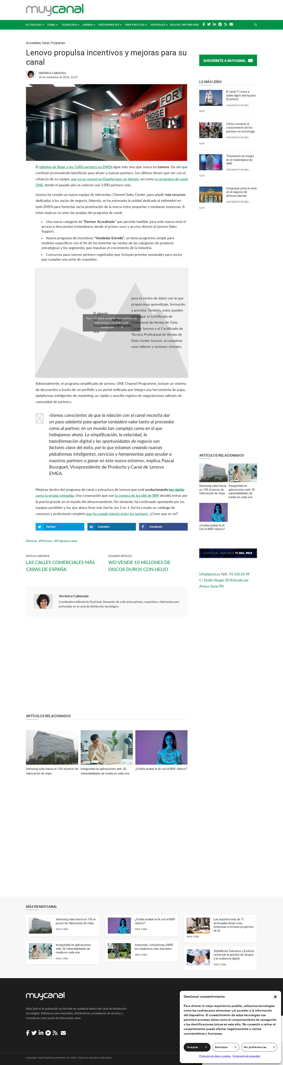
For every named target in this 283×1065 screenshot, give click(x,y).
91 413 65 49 (239, 574)
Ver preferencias (254, 1047)
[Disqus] (107, 839)
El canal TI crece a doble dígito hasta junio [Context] (241, 95)
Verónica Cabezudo (74, 596)
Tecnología (69, 24)
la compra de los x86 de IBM (137, 496)
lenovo (32, 540)
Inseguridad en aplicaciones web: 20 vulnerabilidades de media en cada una (73, 948)
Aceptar (192, 1047)
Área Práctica (135, 24)
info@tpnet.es (209, 574)
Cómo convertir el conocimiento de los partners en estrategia (240, 127)
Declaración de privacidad (246, 1056)
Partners (46, 540)
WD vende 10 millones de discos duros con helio (139, 566)
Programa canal (66, 540)
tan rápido (176, 490)
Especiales (157, 24)
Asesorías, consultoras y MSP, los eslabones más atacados (154, 946)
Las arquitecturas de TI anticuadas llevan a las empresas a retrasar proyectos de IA (234, 925)
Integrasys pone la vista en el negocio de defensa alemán (241, 192)
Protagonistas (108, 24)
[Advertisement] (107, 667)
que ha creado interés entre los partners (117, 514)
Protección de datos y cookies (215, 1056)
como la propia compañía (55, 496)
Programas (57, 43)
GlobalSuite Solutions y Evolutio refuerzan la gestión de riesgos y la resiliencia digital (234, 954)
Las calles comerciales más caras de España (60, 566)
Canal (51, 24)
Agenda (88, 24)
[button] (275, 997)
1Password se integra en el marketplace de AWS (240, 159)
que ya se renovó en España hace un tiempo (105, 179)
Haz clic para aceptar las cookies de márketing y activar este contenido (111, 323)
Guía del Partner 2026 (184, 24)
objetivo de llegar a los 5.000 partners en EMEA (75, 167)
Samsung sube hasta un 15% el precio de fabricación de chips (75, 921)
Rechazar (221, 1047)
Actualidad (33, 24)
